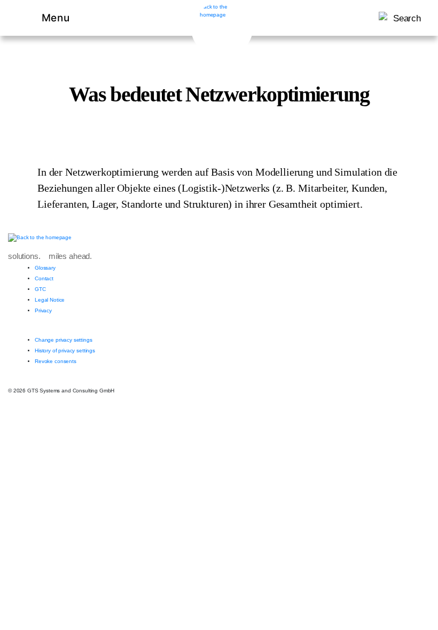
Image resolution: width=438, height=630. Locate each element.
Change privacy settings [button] (63, 340)
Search (407, 18)
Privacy (43, 310)
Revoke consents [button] (55, 361)
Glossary (45, 268)
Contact (44, 278)
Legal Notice (50, 300)
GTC (40, 289)
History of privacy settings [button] (65, 350)
